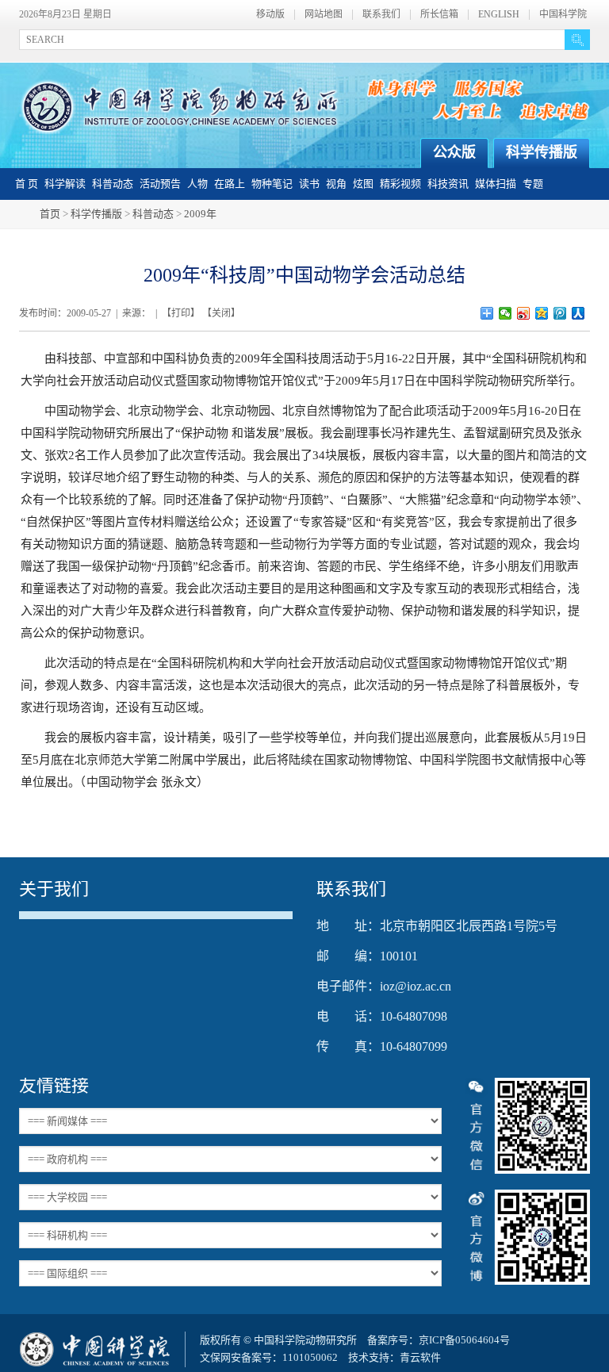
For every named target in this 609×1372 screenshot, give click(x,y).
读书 (309, 184)
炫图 (363, 184)
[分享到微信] (505, 313)
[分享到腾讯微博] (560, 313)
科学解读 (65, 184)
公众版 (454, 152)
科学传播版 (541, 152)
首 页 (26, 184)
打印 (180, 313)
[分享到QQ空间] (542, 313)
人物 (197, 184)
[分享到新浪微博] (523, 313)
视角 (336, 184)
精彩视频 (400, 184)
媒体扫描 (495, 184)
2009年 (200, 214)
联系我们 (381, 15)
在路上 (229, 184)
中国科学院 (563, 15)
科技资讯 (448, 184)
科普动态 (112, 184)
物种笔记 (272, 184)
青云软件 (420, 1357)
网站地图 (323, 15)
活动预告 (160, 184)
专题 (533, 184)
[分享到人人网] (578, 313)
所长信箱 (439, 15)
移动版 (270, 15)
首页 (50, 214)
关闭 (221, 313)
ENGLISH (498, 15)
